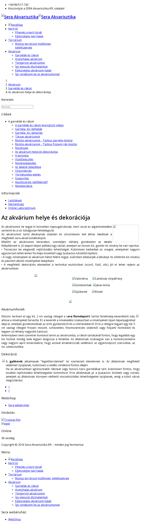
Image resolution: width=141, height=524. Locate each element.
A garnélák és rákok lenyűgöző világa (39, 125)
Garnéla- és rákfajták (28, 129)
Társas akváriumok (27, 137)
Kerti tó (13, 29)
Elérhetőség (16, 204)
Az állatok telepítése (28, 167)
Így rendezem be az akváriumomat (37, 74)
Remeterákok (23, 186)
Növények (21, 148)
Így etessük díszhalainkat (31, 66)
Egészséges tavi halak (29, 36)
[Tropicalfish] (10, 420)
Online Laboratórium (21, 208)
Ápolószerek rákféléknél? (31, 182)
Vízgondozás (23, 171)
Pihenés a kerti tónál (28, 32)
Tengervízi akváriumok (30, 63)
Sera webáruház (18, 405)
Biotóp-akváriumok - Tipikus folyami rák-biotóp (46, 144)
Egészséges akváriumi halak (33, 70)
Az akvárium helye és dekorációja (36, 152)
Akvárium (14, 51)
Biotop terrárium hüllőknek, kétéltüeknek (42, 478)
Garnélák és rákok (27, 55)
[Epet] (5, 424)
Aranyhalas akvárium (28, 59)
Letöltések (15, 200)
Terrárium (15, 40)
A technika (22, 155)
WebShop (14, 519)
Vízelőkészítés (24, 159)
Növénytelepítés (25, 163)
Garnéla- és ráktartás (29, 133)
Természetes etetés (28, 174)
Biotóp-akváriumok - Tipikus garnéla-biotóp (44, 140)
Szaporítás (22, 178)
